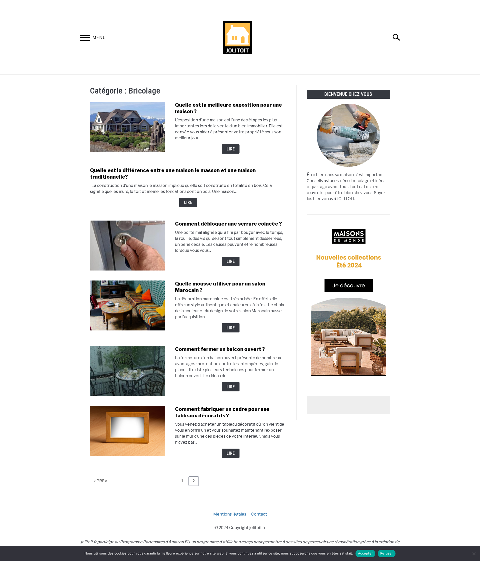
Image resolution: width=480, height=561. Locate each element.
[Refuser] (473, 553)
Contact (259, 514)
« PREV (100, 481)
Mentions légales (229, 514)
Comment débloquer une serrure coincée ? (228, 224)
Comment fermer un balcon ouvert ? (220, 349)
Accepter (365, 553)
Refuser (386, 553)
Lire (230, 149)
